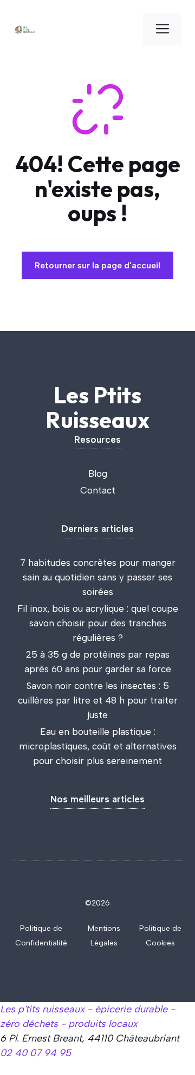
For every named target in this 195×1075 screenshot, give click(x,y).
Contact (97, 490)
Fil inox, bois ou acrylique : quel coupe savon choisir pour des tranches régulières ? (97, 623)
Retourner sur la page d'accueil (97, 265)
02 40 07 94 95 (35, 1053)
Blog (97, 473)
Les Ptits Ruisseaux (98, 407)
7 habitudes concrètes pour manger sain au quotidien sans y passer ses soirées (98, 577)
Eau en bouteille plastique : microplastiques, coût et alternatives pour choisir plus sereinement (98, 746)
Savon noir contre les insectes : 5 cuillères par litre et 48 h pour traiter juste (98, 700)
